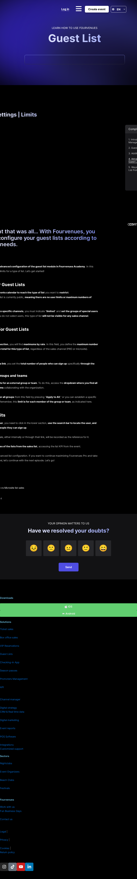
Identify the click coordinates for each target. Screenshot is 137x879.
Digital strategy (8, 707)
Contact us (6, 819)
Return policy (7, 852)
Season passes (8, 670)
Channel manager (10, 699)
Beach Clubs (7, 780)
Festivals (5, 788)
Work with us (7, 806)
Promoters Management (14, 678)
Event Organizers (10, 771)
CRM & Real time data (12, 711)
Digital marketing (9, 720)
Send (68, 567)
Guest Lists (6, 654)
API (2, 687)
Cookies (5, 848)
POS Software (8, 736)
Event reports (7, 728)
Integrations (7, 744)
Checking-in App (9, 662)
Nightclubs (6, 763)
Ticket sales (6, 629)
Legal (3, 831)
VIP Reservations (9, 645)
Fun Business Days (11, 811)
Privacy (4, 839)
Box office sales (9, 637)
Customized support (11, 748)
